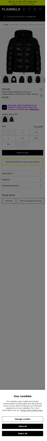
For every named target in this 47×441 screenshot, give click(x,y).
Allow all (23, 426)
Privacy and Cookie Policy (31, 410)
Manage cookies (22, 419)
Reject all (22, 433)
